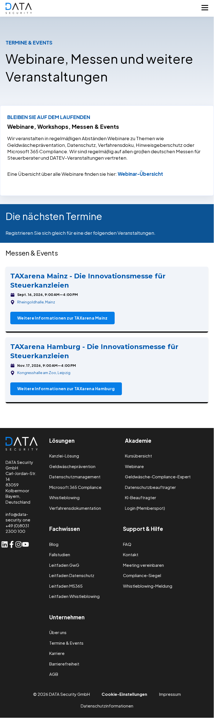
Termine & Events (66, 643)
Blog (53, 544)
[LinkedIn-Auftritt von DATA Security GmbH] (4, 544)
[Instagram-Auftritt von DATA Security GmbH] (18, 544)
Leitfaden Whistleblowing (74, 596)
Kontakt (130, 554)
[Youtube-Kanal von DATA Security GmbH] (25, 544)
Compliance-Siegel (142, 575)
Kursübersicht (138, 456)
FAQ (127, 544)
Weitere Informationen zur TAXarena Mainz (62, 317)
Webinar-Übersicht (140, 174)
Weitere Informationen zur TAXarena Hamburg (66, 388)
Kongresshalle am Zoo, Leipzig (43, 372)
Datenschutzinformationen (107, 705)
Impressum (170, 694)
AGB (53, 674)
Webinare (134, 466)
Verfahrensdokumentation (75, 508)
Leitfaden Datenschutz (71, 575)
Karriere (57, 653)
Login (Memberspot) (145, 508)
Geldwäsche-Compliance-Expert (158, 476)
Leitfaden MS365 (66, 586)
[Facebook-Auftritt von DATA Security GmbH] (11, 544)
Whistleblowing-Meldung (147, 586)
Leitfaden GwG (64, 565)
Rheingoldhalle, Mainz (36, 302)
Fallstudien (59, 554)
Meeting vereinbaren (143, 565)
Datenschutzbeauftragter (150, 487)
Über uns (58, 632)
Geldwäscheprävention (72, 466)
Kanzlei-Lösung (64, 456)
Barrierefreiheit (64, 664)
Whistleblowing (64, 497)
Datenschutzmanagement (74, 476)
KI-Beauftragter (140, 497)
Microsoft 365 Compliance (75, 487)
